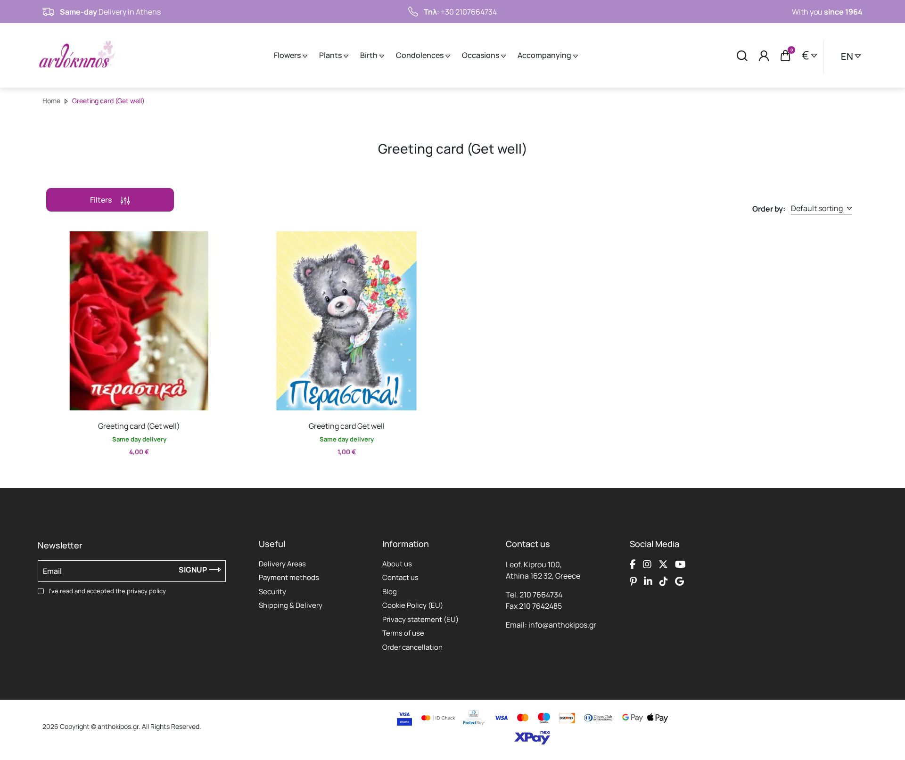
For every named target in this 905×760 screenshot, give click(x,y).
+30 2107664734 (469, 12)
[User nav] (764, 55)
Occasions (481, 55)
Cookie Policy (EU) (412, 605)
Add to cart (130, 472)
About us (397, 564)
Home (51, 100)
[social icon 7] (663, 581)
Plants (331, 55)
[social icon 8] (679, 581)
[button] (54, 238)
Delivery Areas (282, 564)
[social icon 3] (663, 564)
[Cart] (785, 55)
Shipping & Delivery (290, 605)
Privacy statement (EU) (420, 619)
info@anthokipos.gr (562, 625)
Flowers (288, 55)
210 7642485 (540, 606)
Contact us (400, 577)
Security (272, 592)
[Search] (742, 55)
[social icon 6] (648, 581)
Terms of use (403, 633)
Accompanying (545, 55)
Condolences (420, 55)
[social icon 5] (633, 581)
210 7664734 (540, 594)
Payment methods (289, 577)
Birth (369, 55)
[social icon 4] (680, 564)
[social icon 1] (633, 564)
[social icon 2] (647, 564)
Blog (389, 592)
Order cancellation (412, 647)
